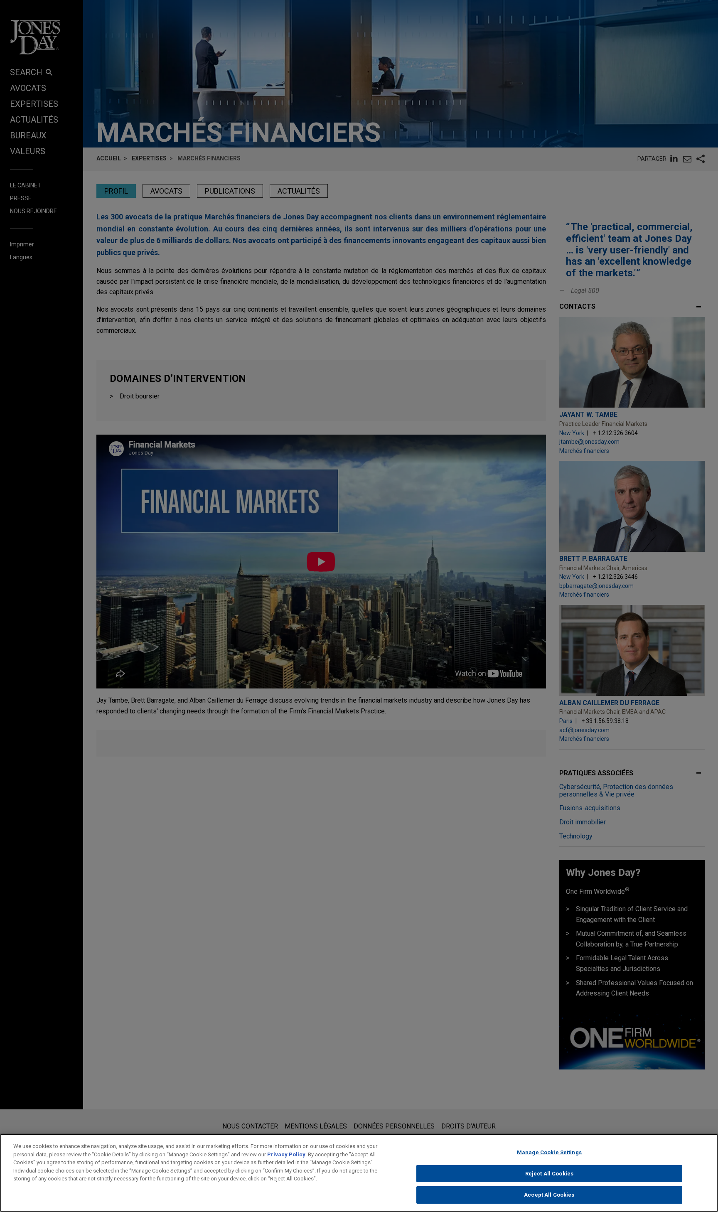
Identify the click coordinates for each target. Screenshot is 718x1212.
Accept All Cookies (549, 1195)
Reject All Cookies (549, 1173)
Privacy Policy (286, 1154)
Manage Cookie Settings (549, 1152)
